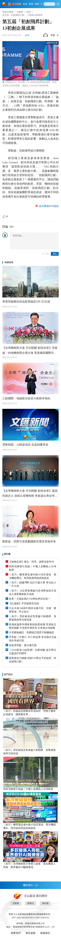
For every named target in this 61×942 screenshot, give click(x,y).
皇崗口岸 (16, 4)
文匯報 (20, 12)
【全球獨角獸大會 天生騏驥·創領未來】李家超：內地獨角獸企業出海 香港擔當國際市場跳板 (30, 350)
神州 (37, 4)
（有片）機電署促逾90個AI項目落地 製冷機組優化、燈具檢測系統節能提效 (32, 576)
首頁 (25, 4)
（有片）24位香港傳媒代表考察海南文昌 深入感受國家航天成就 (32, 592)
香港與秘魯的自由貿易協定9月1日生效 (26, 301)
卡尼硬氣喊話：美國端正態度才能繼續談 (31, 632)
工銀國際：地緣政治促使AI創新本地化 (26, 398)
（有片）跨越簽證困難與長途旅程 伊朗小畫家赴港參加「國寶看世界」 (29, 713)
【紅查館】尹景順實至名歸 (24, 603)
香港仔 (30, 903)
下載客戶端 (49, 4)
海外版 (45, 903)
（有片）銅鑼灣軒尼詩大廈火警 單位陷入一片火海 (32, 584)
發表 (55, 254)
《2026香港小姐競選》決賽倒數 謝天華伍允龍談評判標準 (32, 652)
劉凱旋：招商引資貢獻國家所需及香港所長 (29, 541)
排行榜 (7, 554)
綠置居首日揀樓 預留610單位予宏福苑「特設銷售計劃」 (32, 660)
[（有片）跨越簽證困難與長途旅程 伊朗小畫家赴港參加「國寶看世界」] (30, 693)
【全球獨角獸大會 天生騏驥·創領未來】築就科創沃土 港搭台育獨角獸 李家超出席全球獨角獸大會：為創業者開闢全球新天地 (30, 493)
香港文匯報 (7, 12)
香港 (31, 4)
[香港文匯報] (4, 4)
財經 (28, 12)
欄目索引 (28, 885)
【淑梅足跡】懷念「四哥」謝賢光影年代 (31, 561)
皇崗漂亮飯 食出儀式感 (22, 645)
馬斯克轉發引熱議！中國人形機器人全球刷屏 (32, 568)
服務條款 (45, 933)
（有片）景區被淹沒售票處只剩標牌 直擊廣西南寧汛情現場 (32, 618)
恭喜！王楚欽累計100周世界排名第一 (29, 598)
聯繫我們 (16, 933)
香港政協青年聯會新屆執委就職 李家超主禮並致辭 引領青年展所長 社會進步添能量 (32, 626)
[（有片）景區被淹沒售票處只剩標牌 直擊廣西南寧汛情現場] (30, 733)
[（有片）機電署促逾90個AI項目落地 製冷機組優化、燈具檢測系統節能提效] (30, 807)
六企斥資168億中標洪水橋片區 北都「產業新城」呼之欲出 (32, 610)
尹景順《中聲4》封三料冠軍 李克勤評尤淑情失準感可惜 (32, 639)
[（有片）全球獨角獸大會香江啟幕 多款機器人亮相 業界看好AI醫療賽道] (30, 846)
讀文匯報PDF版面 (49, 206)
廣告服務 (30, 933)
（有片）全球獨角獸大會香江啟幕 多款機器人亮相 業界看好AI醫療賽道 (29, 865)
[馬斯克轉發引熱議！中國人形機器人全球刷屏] (30, 772)
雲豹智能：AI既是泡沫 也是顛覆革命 (25, 444)
